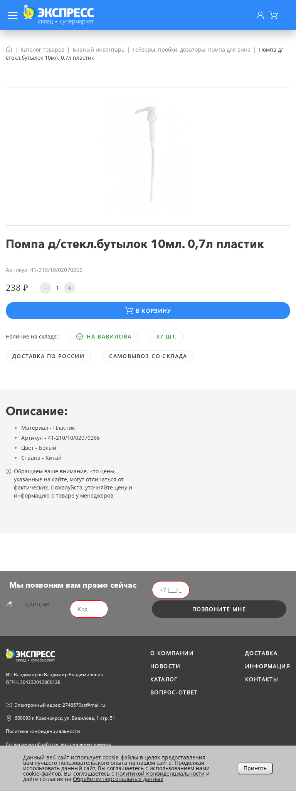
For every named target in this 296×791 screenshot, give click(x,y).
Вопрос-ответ (174, 692)
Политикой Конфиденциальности (160, 773)
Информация (267, 666)
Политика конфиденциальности (43, 731)
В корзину (153, 310)
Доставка (261, 653)
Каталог (164, 679)
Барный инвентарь (98, 49)
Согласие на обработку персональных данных (58, 744)
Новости (165, 666)
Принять (255, 768)
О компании (172, 653)
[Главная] (9, 49)
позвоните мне (219, 609)
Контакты (261, 679)
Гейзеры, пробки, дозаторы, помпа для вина (192, 49)
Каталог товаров (42, 49)
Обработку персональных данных (118, 779)
